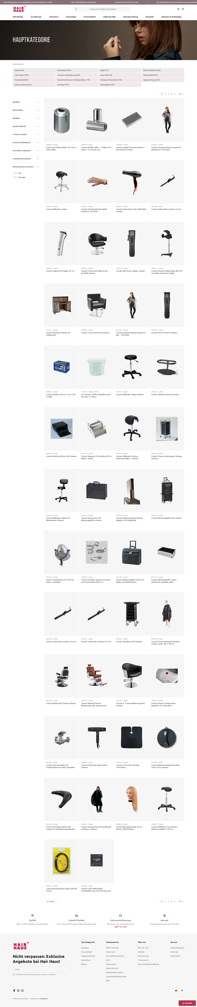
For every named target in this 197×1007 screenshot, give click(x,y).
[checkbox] (14, 974)
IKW (107, 981)
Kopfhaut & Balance (22, 151)
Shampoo (85, 948)
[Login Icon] (178, 9)
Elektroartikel (109, 17)
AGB (108, 960)
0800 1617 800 (120, 927)
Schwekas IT (44, 998)
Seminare (174, 952)
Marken (16, 102)
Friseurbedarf (90, 17)
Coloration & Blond (22, 159)
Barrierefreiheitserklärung (148, 964)
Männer (16, 118)
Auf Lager (22, 177)
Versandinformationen (115, 956)
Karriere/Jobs (143, 956)
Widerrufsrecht (112, 968)
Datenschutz (111, 964)
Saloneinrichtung (130, 17)
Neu (19, 173)
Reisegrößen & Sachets (23, 167)
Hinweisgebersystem (114, 972)
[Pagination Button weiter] (183, 94)
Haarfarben (85, 960)
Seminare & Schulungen (171, 17)
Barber (84, 964)
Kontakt (141, 952)
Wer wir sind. (143, 948)
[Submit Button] (66, 969)
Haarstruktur (19, 126)
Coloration (53, 17)
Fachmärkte (175, 956)
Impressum (110, 952)
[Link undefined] (14, 990)
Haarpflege (71, 17)
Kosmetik (150, 17)
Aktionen (37, 17)
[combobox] (52, 901)
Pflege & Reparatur (21, 142)
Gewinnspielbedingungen (116, 976)
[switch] (15, 173)
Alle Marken (18, 17)
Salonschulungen (177, 948)
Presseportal (143, 960)
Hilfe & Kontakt (112, 948)
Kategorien (18, 110)
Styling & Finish (20, 134)
